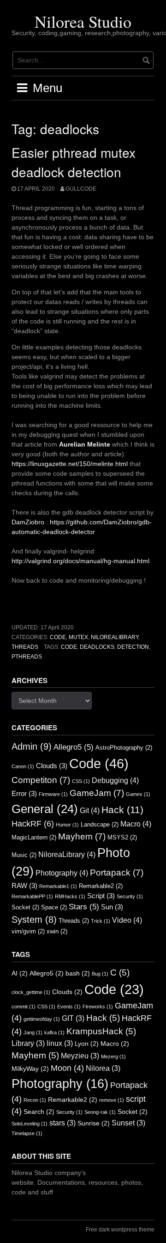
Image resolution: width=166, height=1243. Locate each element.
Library (28, 1043)
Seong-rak (100, 1112)
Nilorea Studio (83, 21)
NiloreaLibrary (114, 637)
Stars (84, 906)
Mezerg (113, 1056)
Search (39, 1111)
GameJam (97, 793)
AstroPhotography (123, 747)
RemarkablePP (32, 896)
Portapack (116, 872)
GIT (73, 1018)
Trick (100, 921)
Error (24, 793)
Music (24, 854)
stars (62, 1123)
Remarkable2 (101, 886)
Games (138, 794)
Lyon (87, 1043)
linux (60, 1043)
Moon (67, 1068)
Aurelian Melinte (84, 444)
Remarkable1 (58, 886)
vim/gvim (28, 931)
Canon (23, 766)
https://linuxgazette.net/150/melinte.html (70, 463)
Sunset (128, 1123)
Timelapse (27, 1133)
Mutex (78, 637)
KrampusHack (101, 1031)
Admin (32, 746)
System (34, 919)
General (45, 808)
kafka (54, 1032)
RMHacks (70, 896)
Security (130, 896)
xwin (57, 931)
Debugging (115, 780)
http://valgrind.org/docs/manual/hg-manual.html (80, 561)
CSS (81, 781)
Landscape (100, 824)
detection (133, 647)
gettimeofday (42, 1019)
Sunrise (93, 1123)
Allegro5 (73, 747)
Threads (25, 647)
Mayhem (82, 836)
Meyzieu (80, 1056)
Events (69, 1006)
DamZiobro (28, 522)
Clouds (51, 766)
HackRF (33, 823)
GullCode (80, 189)
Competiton (41, 780)
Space (54, 907)
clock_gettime (31, 992)
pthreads (27, 656)
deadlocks (97, 647)
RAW (24, 885)
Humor (67, 824)
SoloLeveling (29, 1123)
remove (111, 1100)
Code (58, 637)
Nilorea (103, 1068)
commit (24, 1006)
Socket (25, 907)
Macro (135, 824)
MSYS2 (122, 837)
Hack (122, 809)
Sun (112, 907)
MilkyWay (30, 1068)
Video (127, 920)
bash (77, 973)
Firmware (53, 794)
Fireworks (98, 1006)
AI (20, 973)
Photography (62, 873)
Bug (100, 973)
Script (101, 896)
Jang (33, 1032)
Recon (35, 1100)
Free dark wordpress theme (120, 1229)
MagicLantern (34, 837)
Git (90, 810)
